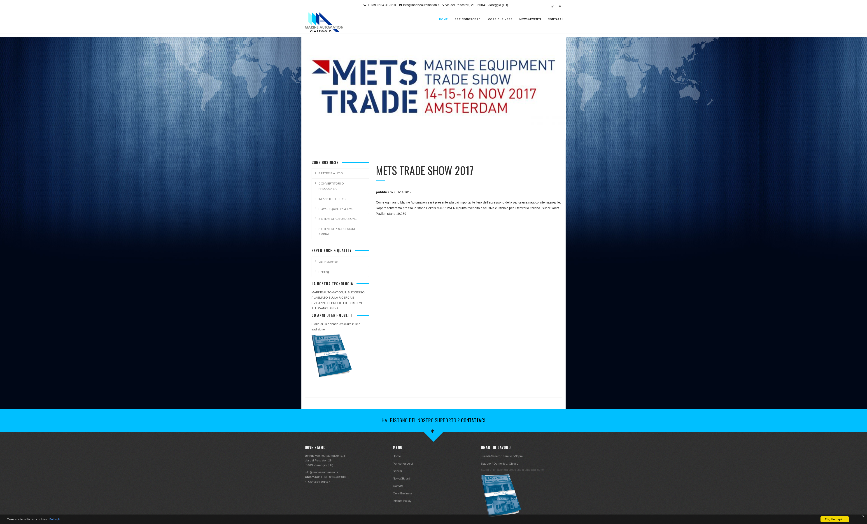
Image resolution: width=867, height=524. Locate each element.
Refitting (324, 272)
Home (443, 19)
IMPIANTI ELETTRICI (332, 199)
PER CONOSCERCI (468, 19)
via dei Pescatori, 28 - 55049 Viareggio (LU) (476, 5)
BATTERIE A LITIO (331, 173)
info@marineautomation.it (421, 5)
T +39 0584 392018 (381, 5)
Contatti (555, 19)
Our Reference (328, 261)
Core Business (500, 19)
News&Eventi (530, 19)
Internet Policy (402, 501)
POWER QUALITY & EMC (336, 209)
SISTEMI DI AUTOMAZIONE (338, 218)
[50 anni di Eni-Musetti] (332, 355)
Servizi (397, 471)
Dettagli (54, 519)
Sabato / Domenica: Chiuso (499, 463)
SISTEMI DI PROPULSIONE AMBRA (337, 231)
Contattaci (473, 420)
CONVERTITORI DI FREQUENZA (332, 186)
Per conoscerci (403, 463)
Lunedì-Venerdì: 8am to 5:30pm (502, 456)
